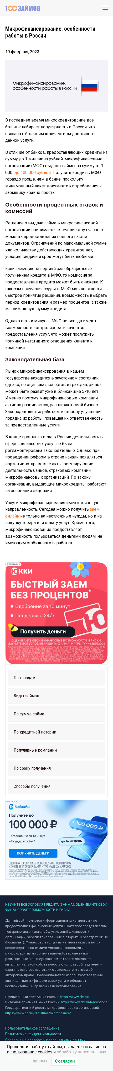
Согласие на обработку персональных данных (45, 1040)
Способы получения (32, 786)
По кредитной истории (35, 732)
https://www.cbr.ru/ (74, 997)
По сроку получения (32, 768)
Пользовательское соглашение (32, 1028)
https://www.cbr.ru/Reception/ (84, 1002)
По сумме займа (29, 713)
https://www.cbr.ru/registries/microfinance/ (38, 1013)
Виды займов (26, 695)
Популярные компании (35, 750)
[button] (56, 677)
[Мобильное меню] (105, 8)
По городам (24, 677)
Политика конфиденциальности (33, 1034)
